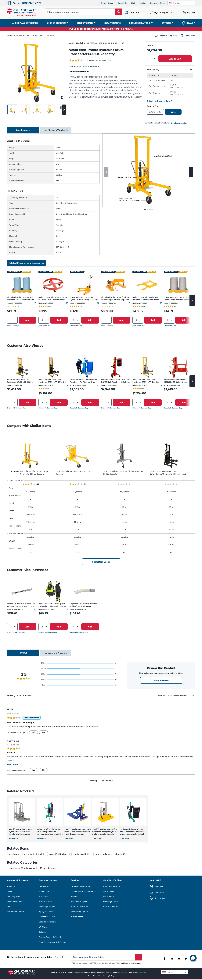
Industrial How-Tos (111, 906)
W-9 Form (43, 926)
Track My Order (45, 901)
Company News (13, 896)
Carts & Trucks (22, 35)
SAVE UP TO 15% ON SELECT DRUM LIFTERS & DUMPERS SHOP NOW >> (101, 29)
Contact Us (122, 3)
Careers (10, 891)
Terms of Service (130, 963)
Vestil (71, 43)
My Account (44, 891)
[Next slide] (191, 172)
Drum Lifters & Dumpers (43, 35)
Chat (133, 3)
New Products (108, 896)
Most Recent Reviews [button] (177, 695)
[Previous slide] (106, 172)
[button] (181, 3)
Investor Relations (14, 901)
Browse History (107, 3)
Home (10, 35)
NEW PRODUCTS (112, 23)
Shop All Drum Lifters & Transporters (84, 66)
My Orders (43, 896)
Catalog (142, 3)
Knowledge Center (157, 3)
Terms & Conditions (95, 976)
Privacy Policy (115, 963)
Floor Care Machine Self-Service (52, 942)
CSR (8, 906)
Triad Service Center (79, 906)
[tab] (23, 130)
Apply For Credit (46, 911)
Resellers (74, 896)
